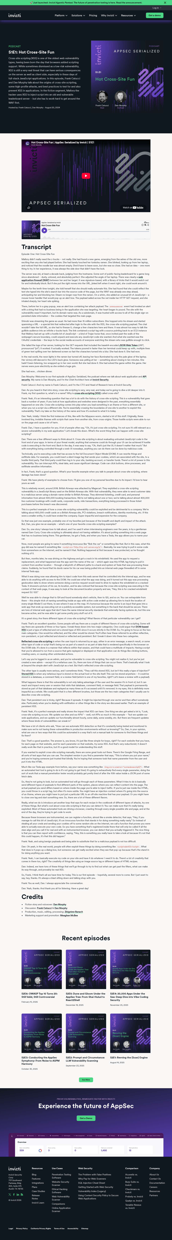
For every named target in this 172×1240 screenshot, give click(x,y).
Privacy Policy (22, 1228)
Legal (11, 1228)
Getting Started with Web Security (95, 1187)
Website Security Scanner (60, 1183)
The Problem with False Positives (94, 1174)
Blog (34, 1174)
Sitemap (84, 1228)
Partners (153, 1195)
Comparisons (58, 1203)
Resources (154, 1191)
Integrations (38, 1183)
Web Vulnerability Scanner (61, 1198)
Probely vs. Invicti (134, 1196)
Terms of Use (59, 1228)
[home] (15, 15)
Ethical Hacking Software (59, 1191)
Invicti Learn (38, 1202)
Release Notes (36, 1197)
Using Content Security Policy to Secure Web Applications (98, 1197)
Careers (153, 1187)
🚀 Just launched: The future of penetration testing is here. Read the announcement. (86, 2)
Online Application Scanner (61, 1209)
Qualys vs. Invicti (133, 1200)
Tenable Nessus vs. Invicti (133, 1206)
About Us (154, 1174)
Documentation (157, 1183)
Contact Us (155, 1178)
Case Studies (38, 1191)
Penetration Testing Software (61, 1176)
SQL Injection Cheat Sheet (91, 1183)
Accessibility (72, 1228)
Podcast (15, 46)
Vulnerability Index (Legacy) (92, 1191)
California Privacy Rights (41, 1228)
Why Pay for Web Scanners (92, 1178)
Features (36, 1178)
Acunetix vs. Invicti (131, 1176)
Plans (34, 1187)
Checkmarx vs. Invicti (132, 1191)
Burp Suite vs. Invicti (132, 1183)
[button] (157, 7)
